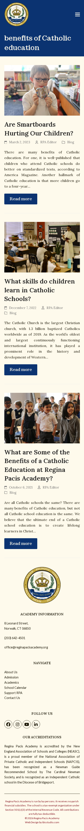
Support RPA (13, 693)
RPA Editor (48, 142)
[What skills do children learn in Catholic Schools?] (42, 247)
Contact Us (12, 698)
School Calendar (15, 687)
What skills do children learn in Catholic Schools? (39, 290)
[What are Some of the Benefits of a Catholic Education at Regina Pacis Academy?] (42, 418)
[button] (77, 14)
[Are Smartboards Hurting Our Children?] (42, 90)
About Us (10, 672)
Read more (21, 198)
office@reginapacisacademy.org (26, 647)
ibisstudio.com (50, 822)
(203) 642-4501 (14, 638)
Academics (11, 682)
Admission (11, 677)
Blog (70, 142)
